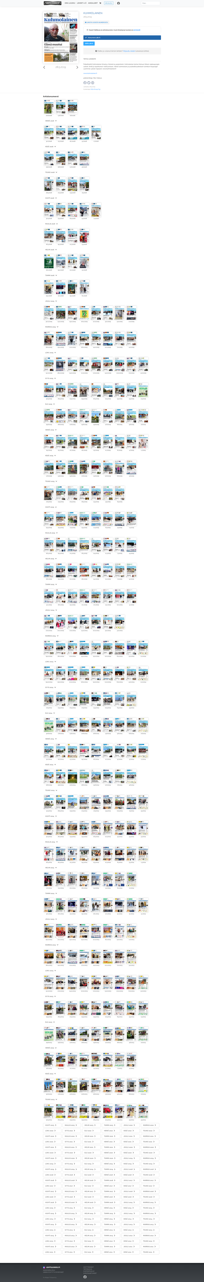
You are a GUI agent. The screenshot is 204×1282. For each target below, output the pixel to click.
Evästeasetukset (90, 1273)
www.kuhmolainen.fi (90, 73)
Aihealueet (93, 3)
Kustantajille (88, 1271)
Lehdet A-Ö (81, 3)
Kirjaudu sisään (129, 51)
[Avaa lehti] (49, 106)
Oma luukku (70, 3)
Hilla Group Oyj (95, 89)
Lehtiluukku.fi (53, 1267)
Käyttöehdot (88, 1267)
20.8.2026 (136, 30)
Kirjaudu (108, 3)
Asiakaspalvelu (49, 1270)
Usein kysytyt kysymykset (53, 1272)
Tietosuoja (87, 1269)
